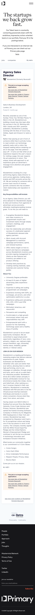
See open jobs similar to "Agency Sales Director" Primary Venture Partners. (18, 96)
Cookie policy (22, 520)
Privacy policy (13, 520)
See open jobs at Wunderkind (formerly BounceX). (17, 91)
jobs (3, 60)
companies (12, 60)
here (17, 54)
